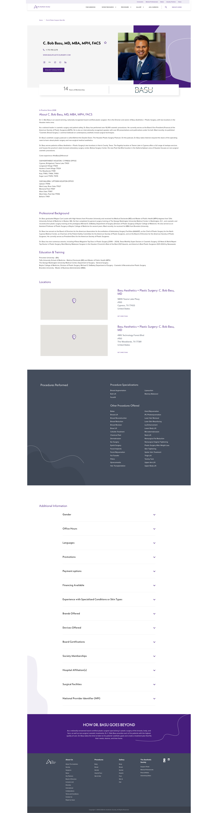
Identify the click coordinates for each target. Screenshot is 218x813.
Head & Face (98, 773)
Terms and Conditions (72, 794)
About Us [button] (69, 759)
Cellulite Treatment (117, 431)
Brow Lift (113, 428)
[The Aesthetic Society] (45, 6)
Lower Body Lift (150, 428)
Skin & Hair (98, 776)
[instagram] (55, 62)
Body (96, 764)
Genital (97, 770)
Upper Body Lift (150, 465)
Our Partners (69, 776)
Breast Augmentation (118, 390)
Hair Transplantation (117, 465)
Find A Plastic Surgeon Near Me (55, 20)
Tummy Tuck (149, 459)
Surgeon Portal (145, 767)
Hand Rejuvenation (152, 411)
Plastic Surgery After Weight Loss (157, 445)
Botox (112, 411)
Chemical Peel (115, 435)
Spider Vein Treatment (153, 452)
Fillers (112, 459)
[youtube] (60, 62)
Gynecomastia (115, 462)
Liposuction (149, 390)
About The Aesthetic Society (72, 765)
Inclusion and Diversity (70, 783)
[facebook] (44, 62)
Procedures (125, 7)
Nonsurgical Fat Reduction (154, 438)
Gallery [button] (121, 759)
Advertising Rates (146, 776)
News (179, 2)
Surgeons (68, 770)
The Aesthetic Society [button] (146, 760)
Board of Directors (71, 779)
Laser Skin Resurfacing (153, 421)
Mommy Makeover (151, 394)
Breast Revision (116, 425)
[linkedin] (65, 62)
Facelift (113, 397)
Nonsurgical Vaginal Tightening (156, 442)
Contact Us (69, 797)
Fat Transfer (114, 455)
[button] (74, 300)
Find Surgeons (90, 7)
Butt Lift (113, 394)
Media (162, 2)
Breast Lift (114, 414)
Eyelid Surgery (115, 445)
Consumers (140, 2)
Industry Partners (171, 2)
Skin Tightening (150, 448)
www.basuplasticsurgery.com (57, 55)
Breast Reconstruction (118, 418)
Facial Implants (116, 448)
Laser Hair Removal (152, 418)
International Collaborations (70, 789)
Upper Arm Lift (150, 462)
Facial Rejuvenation (117, 452)
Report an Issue (70, 800)
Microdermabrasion (152, 431)
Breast (96, 767)
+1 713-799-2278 (52, 50)
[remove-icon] (105, 42)
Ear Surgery (114, 442)
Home (41, 20)
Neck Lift (148, 435)
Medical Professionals (152, 2)
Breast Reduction (116, 421)
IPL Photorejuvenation (153, 414)
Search (166, 7)
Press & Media (145, 773)
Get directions (123, 316)
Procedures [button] (99, 759)
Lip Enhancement (151, 425)
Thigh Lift (148, 455)
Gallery (138, 7)
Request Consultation (53, 70)
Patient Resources (108, 7)
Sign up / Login (177, 7)
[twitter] (50, 62)
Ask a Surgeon (153, 7)
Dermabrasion (115, 438)
